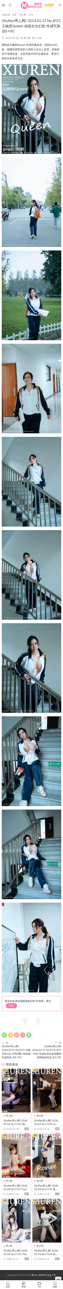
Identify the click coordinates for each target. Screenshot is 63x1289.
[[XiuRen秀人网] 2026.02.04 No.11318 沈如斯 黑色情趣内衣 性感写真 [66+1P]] (46, 1090)
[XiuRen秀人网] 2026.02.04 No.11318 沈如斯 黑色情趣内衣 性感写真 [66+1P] (46, 1122)
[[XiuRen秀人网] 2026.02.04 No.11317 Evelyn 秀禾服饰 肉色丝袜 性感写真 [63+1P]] (16, 1156)
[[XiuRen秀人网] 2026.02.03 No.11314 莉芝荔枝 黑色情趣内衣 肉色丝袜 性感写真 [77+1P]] (46, 1221)
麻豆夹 (34, 1275)
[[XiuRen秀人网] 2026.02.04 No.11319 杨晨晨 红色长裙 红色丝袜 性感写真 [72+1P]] (16, 1090)
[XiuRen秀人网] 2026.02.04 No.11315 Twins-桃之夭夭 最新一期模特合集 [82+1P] (16, 1252)
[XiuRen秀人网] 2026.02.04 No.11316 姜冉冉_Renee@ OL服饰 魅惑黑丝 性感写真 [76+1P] (46, 1187)
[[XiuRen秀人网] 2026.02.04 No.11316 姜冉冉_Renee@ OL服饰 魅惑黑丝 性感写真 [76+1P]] (46, 1156)
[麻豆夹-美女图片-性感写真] (31, 5)
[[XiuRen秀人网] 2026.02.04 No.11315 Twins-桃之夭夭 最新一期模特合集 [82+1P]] (16, 1221)
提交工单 (51, 1275)
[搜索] (10, 5)
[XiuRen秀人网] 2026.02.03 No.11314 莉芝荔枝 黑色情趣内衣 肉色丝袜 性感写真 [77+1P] (46, 1252)
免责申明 (42, 1275)
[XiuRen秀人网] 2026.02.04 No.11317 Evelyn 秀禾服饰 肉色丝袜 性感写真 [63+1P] (16, 1187)
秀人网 (27, 38)
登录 (11, 1005)
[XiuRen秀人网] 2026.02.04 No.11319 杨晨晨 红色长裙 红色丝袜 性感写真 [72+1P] (16, 1122)
